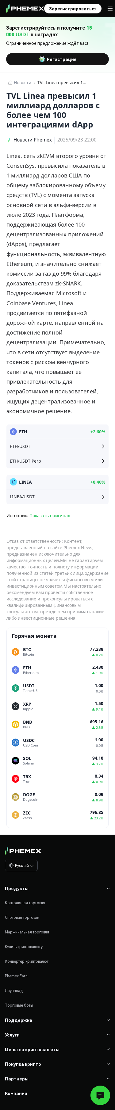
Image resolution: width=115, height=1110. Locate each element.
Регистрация (61, 59)
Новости (22, 82)
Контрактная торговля (25, 903)
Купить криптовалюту (24, 946)
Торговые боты (19, 1005)
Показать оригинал (49, 515)
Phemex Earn (16, 976)
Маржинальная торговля (27, 932)
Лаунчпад (14, 990)
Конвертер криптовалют (26, 961)
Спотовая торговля (22, 917)
